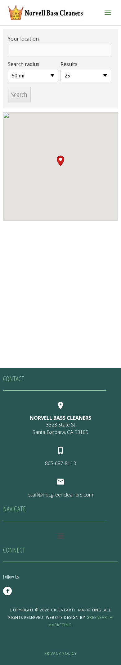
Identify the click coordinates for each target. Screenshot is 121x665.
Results (69, 64)
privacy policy (60, 653)
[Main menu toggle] (108, 13)
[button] (60, 161)
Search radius (23, 64)
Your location (23, 38)
